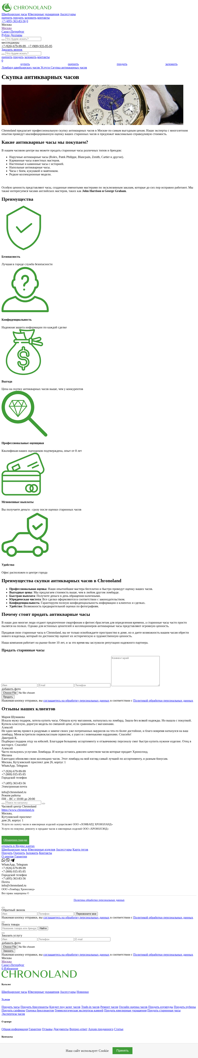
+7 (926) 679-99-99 (14, 46)
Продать (8, 696)
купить (25, 64)
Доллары (16, 35)
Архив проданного (100, 1029)
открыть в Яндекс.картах (18, 846)
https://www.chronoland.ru (18, 810)
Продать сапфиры (13, 1010)
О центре (8, 856)
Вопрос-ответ (78, 1029)
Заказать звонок (12, 49)
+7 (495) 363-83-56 (14, 21)
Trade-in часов (90, 1007)
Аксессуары (68, 14)
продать (18, 17)
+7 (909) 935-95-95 (40, 46)
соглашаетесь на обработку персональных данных (76, 700)
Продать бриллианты (34, 1007)
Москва (7, 28)
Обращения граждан (15, 840)
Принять (122, 1050)
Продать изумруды (160, 1007)
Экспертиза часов (13, 1014)
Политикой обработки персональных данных (163, 700)
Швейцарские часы (14, 14)
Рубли (6, 35)
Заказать (8, 950)
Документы (61, 1029)
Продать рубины (185, 1007)
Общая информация (15, 1029)
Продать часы (11, 1007)
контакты (43, 17)
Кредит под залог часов (64, 1007)
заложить (30, 17)
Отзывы (47, 1029)
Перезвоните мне (86, 913)
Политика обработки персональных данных (99, 900)
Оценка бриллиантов (40, 1010)
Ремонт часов (109, 1007)
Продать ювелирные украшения (125, 1010)
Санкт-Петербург (13, 31)
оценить (7, 17)
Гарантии (21, 856)
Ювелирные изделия (41, 849)
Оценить (19, 853)
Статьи (118, 1029)
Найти (43, 928)
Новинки (83, 991)
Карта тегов (80, 849)
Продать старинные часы (164, 1010)
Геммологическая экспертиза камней (79, 1010)
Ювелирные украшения (43, 14)
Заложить (32, 853)
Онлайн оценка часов (133, 1007)
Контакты (45, 853)
